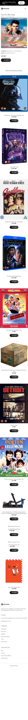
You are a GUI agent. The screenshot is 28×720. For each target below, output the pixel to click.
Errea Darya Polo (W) (14, 544)
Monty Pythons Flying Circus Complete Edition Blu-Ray (14, 370)
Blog (2, 650)
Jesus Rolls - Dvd (14, 167)
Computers (3, 629)
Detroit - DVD (14, 425)
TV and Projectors (17, 51)
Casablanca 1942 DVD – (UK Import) (14, 222)
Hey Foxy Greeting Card (14, 587)
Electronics (9, 51)
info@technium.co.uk (6, 621)
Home (2, 16)
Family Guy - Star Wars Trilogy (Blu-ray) (14, 115)
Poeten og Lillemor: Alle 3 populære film (14, 479)
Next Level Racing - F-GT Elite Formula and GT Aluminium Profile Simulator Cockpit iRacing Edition (14, 512)
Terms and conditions (6, 655)
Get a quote (21, 3)
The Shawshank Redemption (14, 276)
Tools (2, 639)
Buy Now (6, 60)
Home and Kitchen (5, 636)
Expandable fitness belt (14, 529)
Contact (3, 653)
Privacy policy (4, 658)
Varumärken (4, 641)
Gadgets (3, 634)
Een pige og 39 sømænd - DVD (14, 330)
